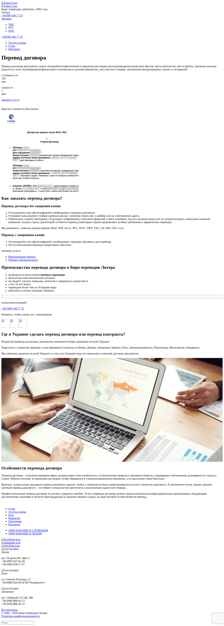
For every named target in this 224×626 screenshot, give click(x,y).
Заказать (6, 18)
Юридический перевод (22, 256)
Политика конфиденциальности (20, 616)
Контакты (14, 49)
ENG (11, 30)
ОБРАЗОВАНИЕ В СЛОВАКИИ (28, 530)
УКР (11, 24)
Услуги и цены (17, 42)
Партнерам (15, 521)
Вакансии (14, 518)
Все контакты (9, 609)
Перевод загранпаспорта (23, 259)
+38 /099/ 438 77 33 (12, 308)
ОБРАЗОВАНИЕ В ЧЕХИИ (25, 533)
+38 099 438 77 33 (12, 15)
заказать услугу (10, 99)
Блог (11, 515)
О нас (11, 45)
